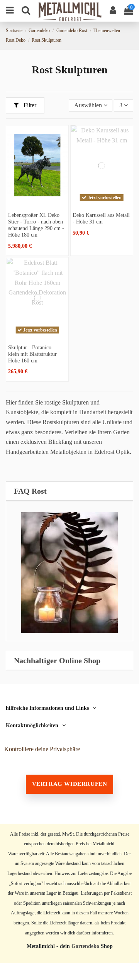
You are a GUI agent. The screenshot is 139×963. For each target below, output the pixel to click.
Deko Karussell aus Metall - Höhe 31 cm (101, 218)
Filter (29, 105)
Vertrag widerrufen (69, 784)
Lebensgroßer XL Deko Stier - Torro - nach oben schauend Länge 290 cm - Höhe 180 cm (36, 225)
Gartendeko (85, 946)
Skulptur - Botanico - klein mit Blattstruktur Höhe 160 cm (32, 354)
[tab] (69, 491)
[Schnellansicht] (37, 202)
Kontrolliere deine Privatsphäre (42, 749)
